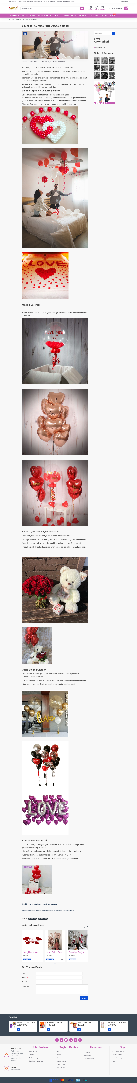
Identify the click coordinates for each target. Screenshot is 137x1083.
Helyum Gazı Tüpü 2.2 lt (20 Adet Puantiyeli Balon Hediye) (27, 1022)
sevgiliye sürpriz (42, 918)
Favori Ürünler (14, 1017)
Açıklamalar (25, 986)
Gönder (83, 998)
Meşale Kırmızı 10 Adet (54, 1022)
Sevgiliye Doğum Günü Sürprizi (78, 952)
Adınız (24, 973)
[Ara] (82, 8)
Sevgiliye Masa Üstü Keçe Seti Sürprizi (32, 952)
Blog (13, 19)
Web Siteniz (25, 982)
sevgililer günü (32, 918)
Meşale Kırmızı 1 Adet (85, 1022)
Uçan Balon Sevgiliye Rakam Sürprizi (55, 952)
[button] (84, 927)
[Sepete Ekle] (18, 1029)
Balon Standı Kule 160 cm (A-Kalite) (117, 1022)
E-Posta (24, 977)
